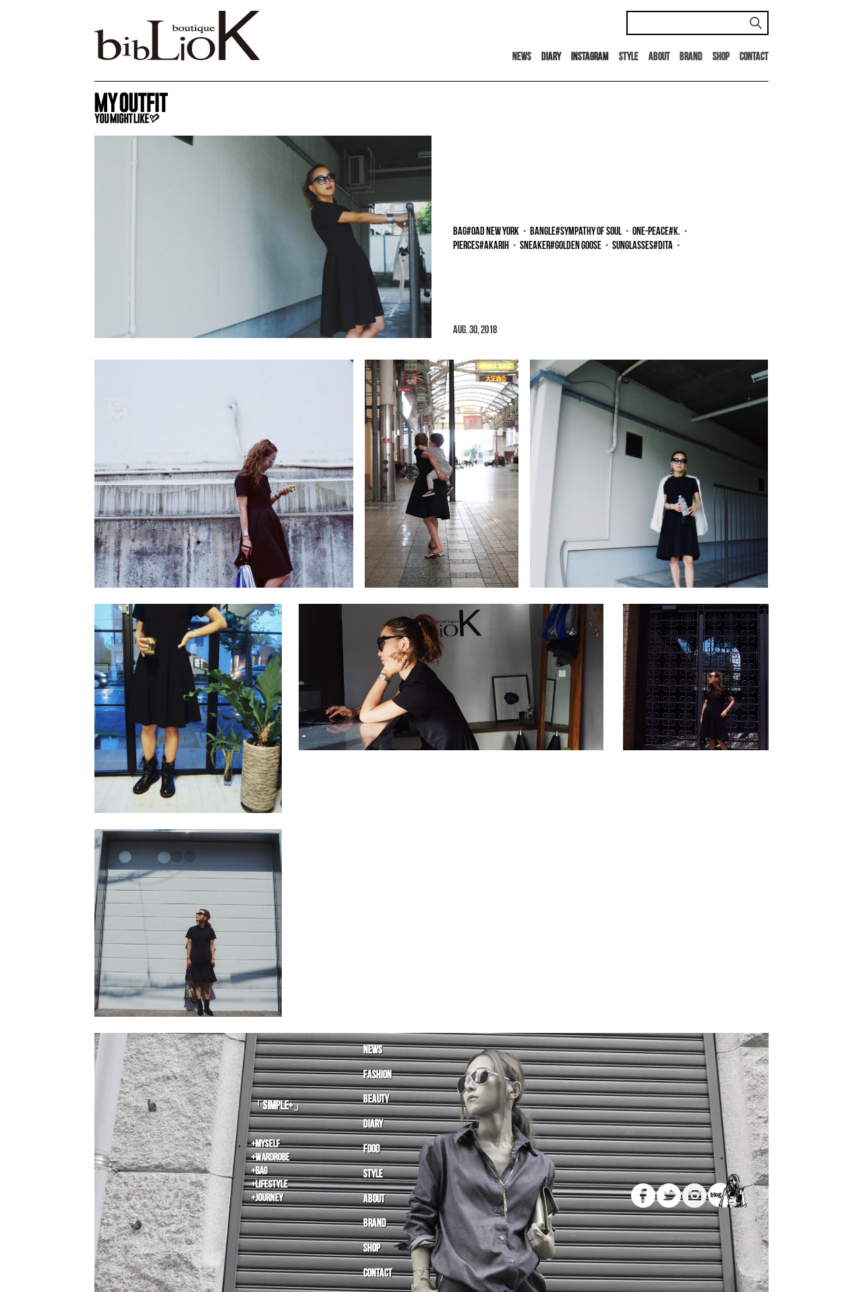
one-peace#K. (656, 231)
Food (371, 1149)
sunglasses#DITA (642, 246)
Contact (754, 57)
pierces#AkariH (481, 246)
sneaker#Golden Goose (560, 246)
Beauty (376, 1099)
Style (628, 57)
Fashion (377, 1075)
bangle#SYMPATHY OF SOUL (576, 231)
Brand (691, 57)
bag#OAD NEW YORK (486, 231)
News (521, 57)
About (659, 57)
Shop (721, 57)
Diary (373, 1124)
